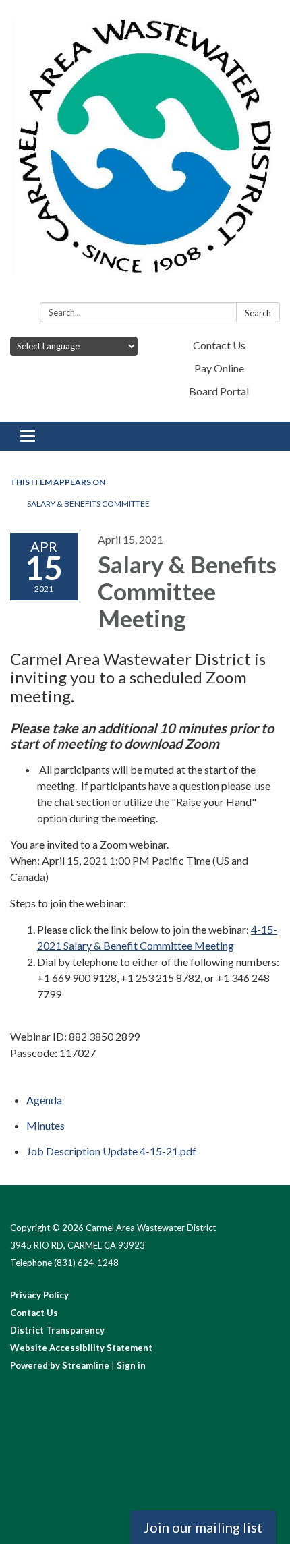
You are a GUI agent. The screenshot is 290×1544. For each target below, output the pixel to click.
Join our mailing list (203, 1527)
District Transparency (57, 1330)
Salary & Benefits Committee (88, 503)
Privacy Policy (39, 1295)
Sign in (131, 1365)
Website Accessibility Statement (81, 1347)
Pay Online (219, 368)
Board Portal (219, 390)
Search (258, 313)
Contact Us (219, 345)
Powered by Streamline (59, 1365)
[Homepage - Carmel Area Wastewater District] (145, 154)
